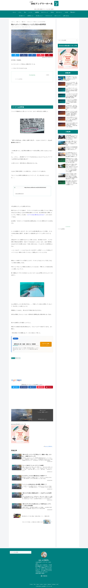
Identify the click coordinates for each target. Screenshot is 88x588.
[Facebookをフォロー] (43, 576)
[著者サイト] (41, 576)
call (57, 584)
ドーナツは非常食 (18, 79)
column (41, 584)
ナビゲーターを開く (46, 344)
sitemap (53, 584)
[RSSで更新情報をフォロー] (46, 576)
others (45, 584)
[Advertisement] (32, 92)
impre (38, 584)
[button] (77, 40)
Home (31, 584)
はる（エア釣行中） (44, 560)
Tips (34, 584)
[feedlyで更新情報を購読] (45, 576)
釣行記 (14, 358)
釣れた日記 (18, 358)
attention (49, 584)
